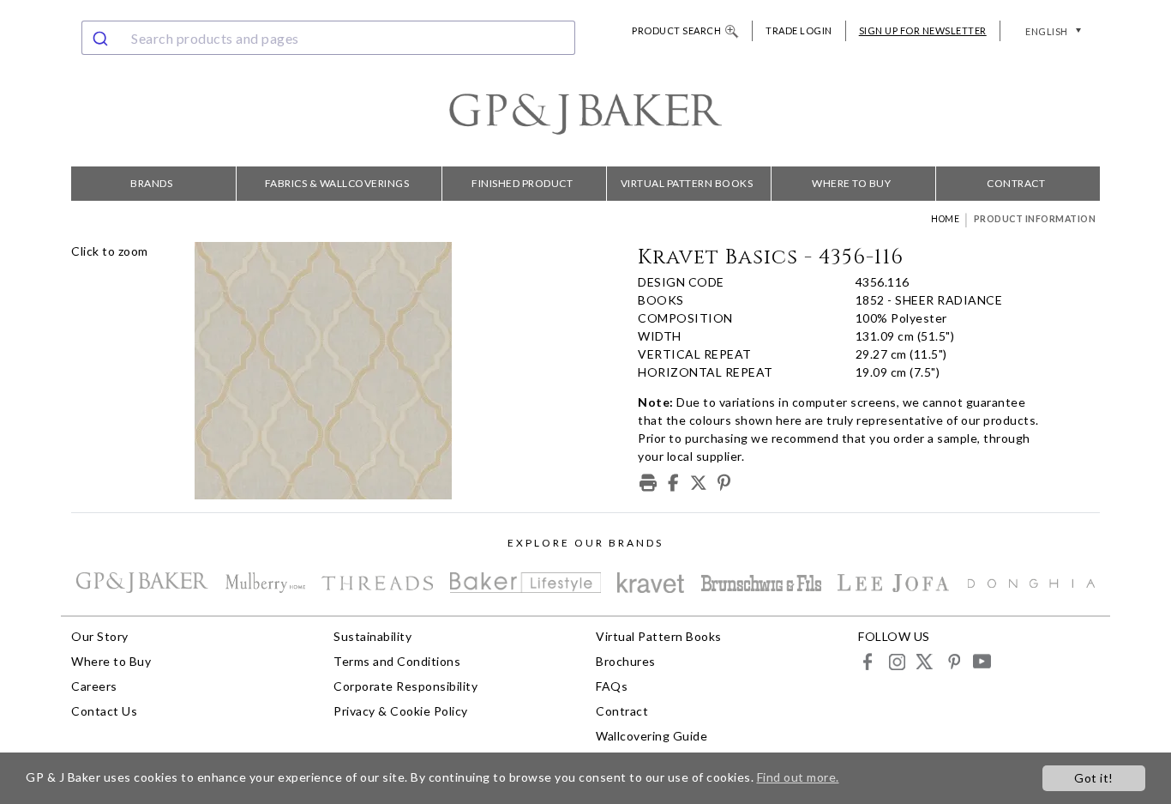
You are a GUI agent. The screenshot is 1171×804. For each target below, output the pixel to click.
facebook (868, 661)
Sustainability (372, 636)
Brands (151, 183)
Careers (94, 686)
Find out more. (798, 777)
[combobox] (328, 38)
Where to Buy (851, 183)
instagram (896, 661)
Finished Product (522, 183)
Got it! (1094, 778)
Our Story (100, 636)
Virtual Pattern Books (687, 183)
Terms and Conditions (396, 661)
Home (945, 219)
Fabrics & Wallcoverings (337, 183)
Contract (1016, 183)
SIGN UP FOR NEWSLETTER (923, 30)
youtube (981, 661)
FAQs (612, 686)
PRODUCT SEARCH (676, 30)
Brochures (626, 661)
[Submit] (102, 38)
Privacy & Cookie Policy (400, 711)
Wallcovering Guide (651, 735)
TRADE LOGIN (799, 30)
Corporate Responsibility (405, 686)
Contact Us (104, 711)
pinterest (953, 661)
